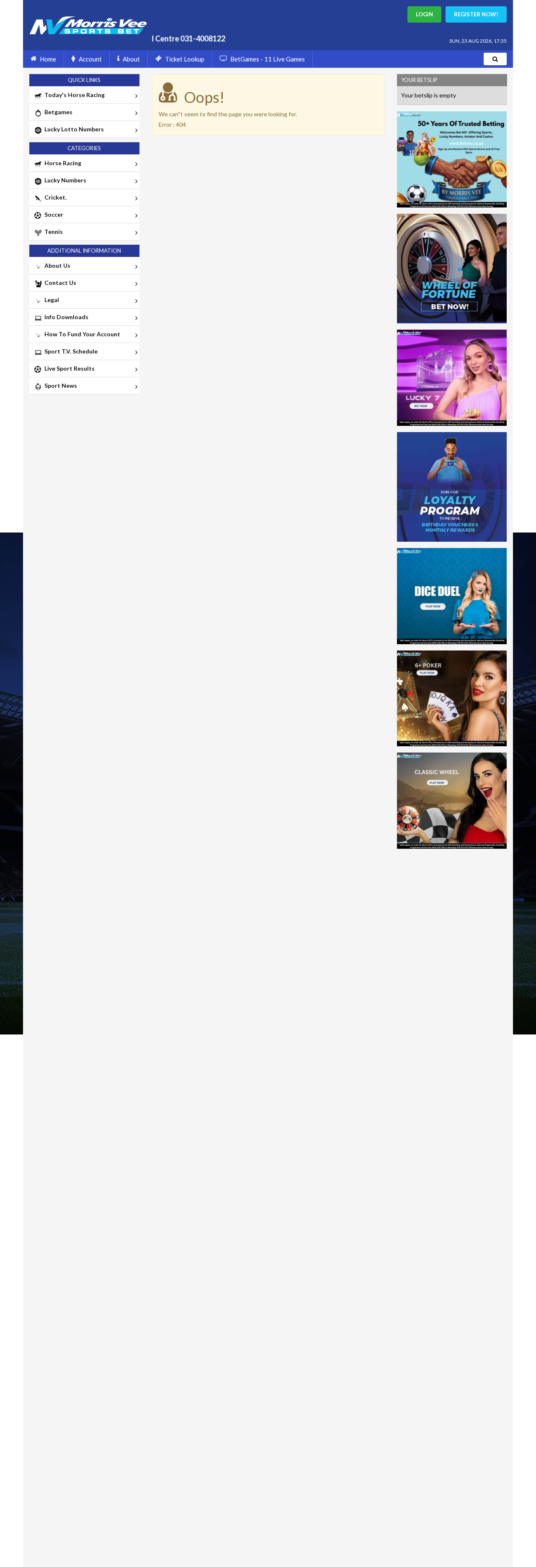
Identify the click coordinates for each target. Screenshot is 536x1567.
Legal (50, 299)
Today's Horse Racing (73, 94)
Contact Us (59, 282)
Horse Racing (61, 162)
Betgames (57, 111)
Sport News (59, 385)
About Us (56, 265)
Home (48, 59)
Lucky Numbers (64, 180)
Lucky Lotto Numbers (73, 129)
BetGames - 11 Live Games (267, 59)
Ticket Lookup (184, 59)
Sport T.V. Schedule (70, 351)
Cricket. (54, 197)
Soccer (52, 214)
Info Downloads (65, 316)
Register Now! (476, 14)
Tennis (52, 231)
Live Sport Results (68, 368)
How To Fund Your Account (81, 334)
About (131, 59)
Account (90, 59)
